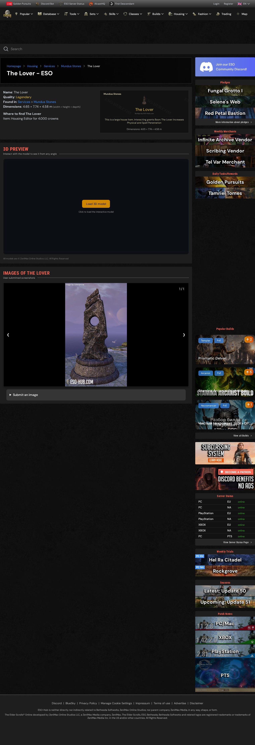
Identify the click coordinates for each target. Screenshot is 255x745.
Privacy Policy (88, 703)
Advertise (180, 703)
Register (228, 3)
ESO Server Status (74, 3)
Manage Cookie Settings (116, 703)
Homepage (14, 66)
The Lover (144, 109)
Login (216, 3)
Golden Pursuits (19, 3)
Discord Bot (47, 3)
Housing (32, 66)
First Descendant (124, 3)
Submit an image (25, 395)
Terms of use (162, 703)
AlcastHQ (99, 3)
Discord (57, 703)
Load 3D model (96, 204)
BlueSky (71, 703)
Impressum (143, 703)
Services (49, 66)
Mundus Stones (71, 66)
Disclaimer (196, 703)
